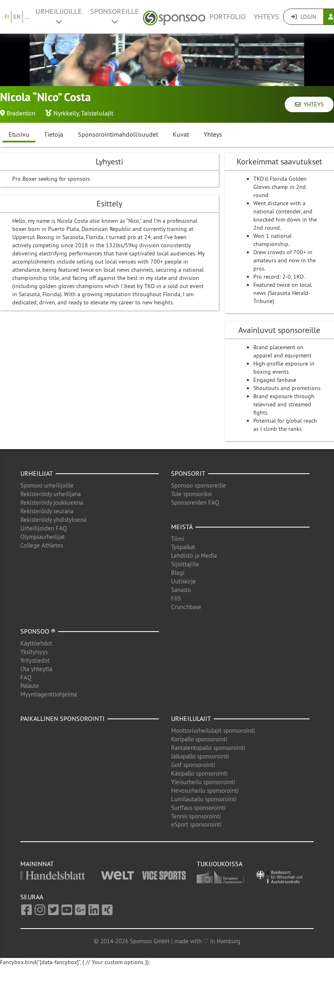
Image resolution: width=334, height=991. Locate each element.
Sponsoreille (114, 11)
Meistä (182, 527)
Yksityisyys (34, 652)
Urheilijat (36, 473)
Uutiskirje (183, 581)
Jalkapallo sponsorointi (200, 756)
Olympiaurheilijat (42, 537)
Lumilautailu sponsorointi (204, 799)
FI (6, 16)
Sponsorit (188, 473)
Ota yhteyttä (36, 669)
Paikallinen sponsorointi (62, 718)
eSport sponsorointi (196, 824)
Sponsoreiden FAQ (195, 502)
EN (16, 16)
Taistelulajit (97, 113)
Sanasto (181, 590)
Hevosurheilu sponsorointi (205, 790)
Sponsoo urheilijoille (47, 485)
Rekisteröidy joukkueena (51, 502)
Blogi (178, 572)
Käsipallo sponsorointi (199, 773)
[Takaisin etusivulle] (174, 17)
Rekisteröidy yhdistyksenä (53, 519)
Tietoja (53, 134)
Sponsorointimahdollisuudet (118, 134)
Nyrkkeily (66, 113)
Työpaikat (183, 547)
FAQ (25, 677)
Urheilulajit (191, 718)
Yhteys (266, 16)
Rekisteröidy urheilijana (50, 494)
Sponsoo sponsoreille (198, 485)
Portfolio (227, 16)
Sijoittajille (185, 564)
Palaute (29, 685)
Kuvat (181, 134)
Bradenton (21, 113)
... (27, 16)
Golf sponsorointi (193, 765)
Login (307, 16)
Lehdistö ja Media (194, 555)
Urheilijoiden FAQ (43, 528)
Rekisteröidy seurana (46, 511)
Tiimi (177, 539)
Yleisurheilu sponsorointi (203, 782)
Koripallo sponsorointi (199, 739)
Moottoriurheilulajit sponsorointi (213, 730)
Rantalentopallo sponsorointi (208, 748)
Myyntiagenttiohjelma (48, 694)
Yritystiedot (35, 660)
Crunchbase (186, 607)
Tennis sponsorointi (196, 816)
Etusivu (19, 134)
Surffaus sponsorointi (198, 807)
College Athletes (41, 545)
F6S (176, 598)
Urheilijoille (58, 11)
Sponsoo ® (37, 631)
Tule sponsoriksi (191, 494)
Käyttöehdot (36, 643)
